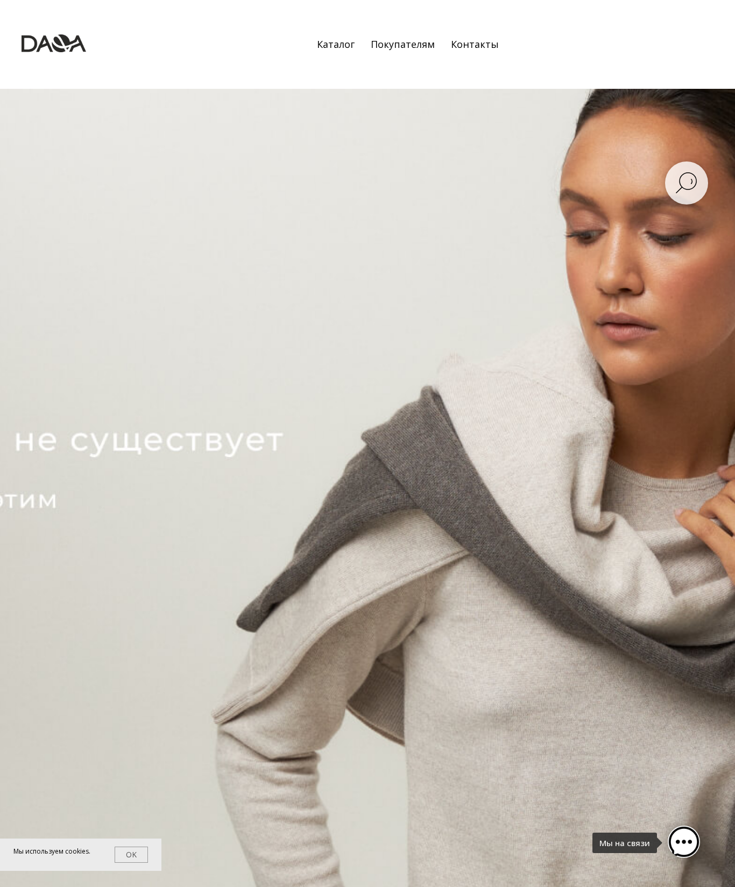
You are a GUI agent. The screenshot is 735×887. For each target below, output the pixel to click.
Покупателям (403, 44)
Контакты (475, 44)
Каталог (336, 44)
